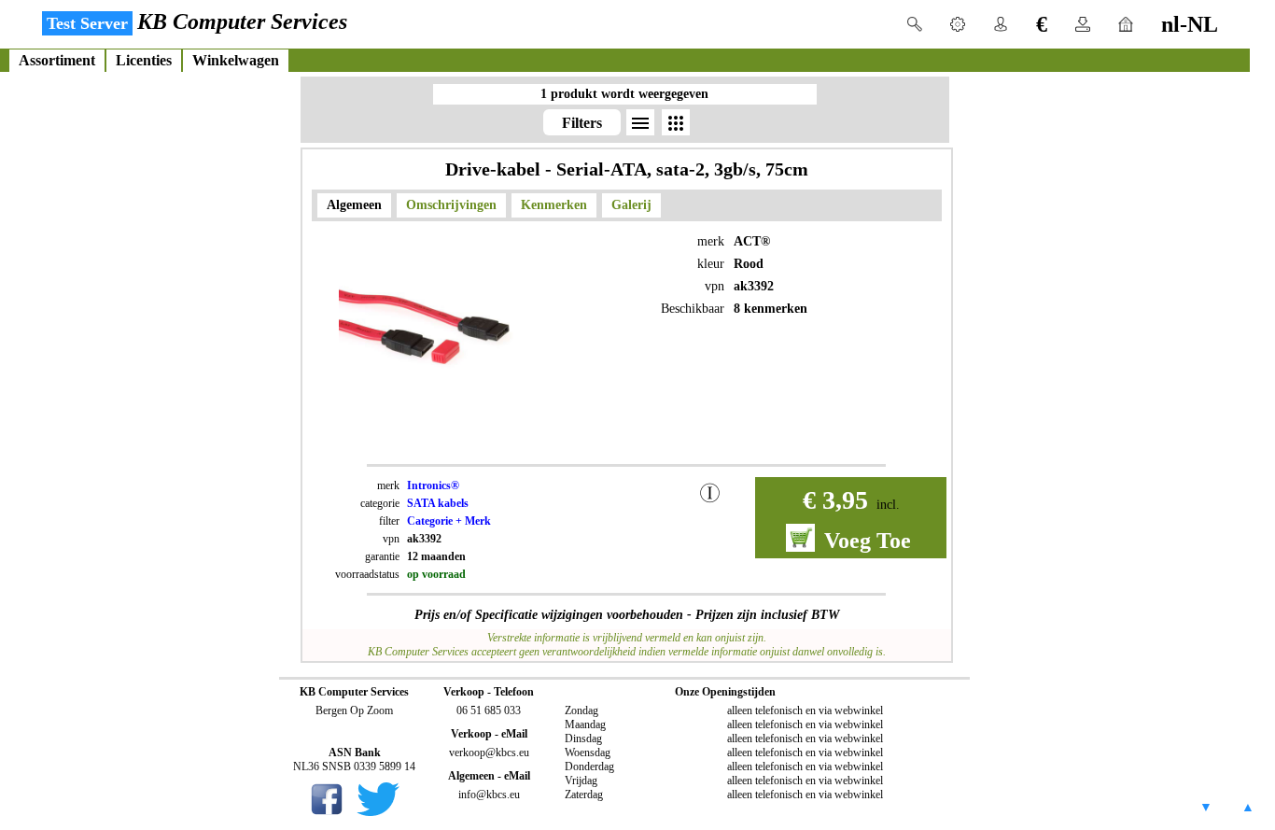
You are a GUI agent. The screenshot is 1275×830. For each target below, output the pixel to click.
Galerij (631, 205)
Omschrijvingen (451, 205)
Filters (582, 123)
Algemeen (354, 205)
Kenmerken (554, 205)
